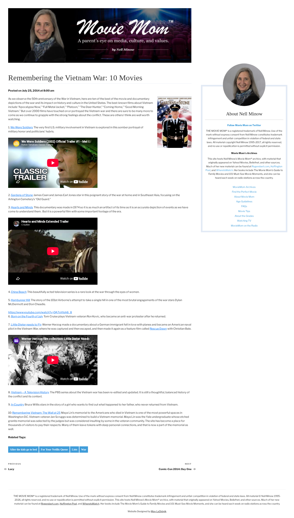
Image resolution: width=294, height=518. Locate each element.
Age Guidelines (244, 201)
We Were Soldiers (21, 127)
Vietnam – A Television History (30, 392)
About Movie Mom (244, 196)
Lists (74, 449)
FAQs (244, 206)
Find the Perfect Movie (244, 191)
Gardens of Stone (22, 195)
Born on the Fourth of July (27, 316)
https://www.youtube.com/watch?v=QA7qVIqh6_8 (40, 312)
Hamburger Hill (20, 300)
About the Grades (244, 215)
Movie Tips (244, 211)
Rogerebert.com (261, 166)
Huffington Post (68, 503)
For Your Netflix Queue (54, 449)
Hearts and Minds (22, 207)
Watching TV (244, 220)
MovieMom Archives (244, 186)
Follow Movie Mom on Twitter (244, 125)
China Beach (19, 292)
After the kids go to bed (23, 449)
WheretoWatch (224, 170)
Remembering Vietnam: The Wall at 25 (36, 412)
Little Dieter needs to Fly (26, 324)
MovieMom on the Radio (244, 225)
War (83, 449)
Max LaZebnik (158, 511)
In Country (17, 404)
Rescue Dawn (158, 328)
